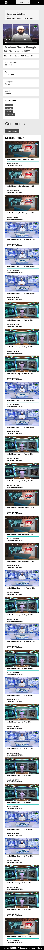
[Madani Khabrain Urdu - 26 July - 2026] (22, 819)
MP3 (8, 108)
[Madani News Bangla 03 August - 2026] (22, 658)
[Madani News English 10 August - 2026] (22, 176)
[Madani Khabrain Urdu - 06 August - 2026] (22, 390)
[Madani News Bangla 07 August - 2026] (22, 364)
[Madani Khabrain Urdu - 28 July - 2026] (22, 739)
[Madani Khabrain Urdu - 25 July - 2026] (22, 846)
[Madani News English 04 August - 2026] (22, 524)
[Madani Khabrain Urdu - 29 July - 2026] (22, 685)
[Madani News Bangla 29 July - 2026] (22, 712)
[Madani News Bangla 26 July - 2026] (22, 899)
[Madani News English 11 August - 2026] (22, 149)
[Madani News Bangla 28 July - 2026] (22, 765)
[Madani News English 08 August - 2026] (22, 203)
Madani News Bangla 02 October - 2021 (20, 18)
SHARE (9, 114)
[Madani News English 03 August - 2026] (22, 551)
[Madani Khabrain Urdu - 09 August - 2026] (22, 229)
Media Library (21, 14)
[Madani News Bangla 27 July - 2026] (22, 792)
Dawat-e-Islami (11, 14)
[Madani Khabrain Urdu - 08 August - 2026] (22, 256)
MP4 (8, 105)
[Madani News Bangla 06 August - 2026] (22, 444)
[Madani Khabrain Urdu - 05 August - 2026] (22, 417)
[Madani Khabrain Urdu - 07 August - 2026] (22, 283)
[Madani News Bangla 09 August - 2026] (22, 310)
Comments (12, 131)
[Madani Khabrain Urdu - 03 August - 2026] (22, 631)
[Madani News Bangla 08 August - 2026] (22, 337)
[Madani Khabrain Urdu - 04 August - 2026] (22, 578)
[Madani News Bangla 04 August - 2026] (22, 605)
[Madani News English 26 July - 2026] (22, 926)
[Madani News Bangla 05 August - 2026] (22, 471)
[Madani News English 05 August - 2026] (22, 497)
